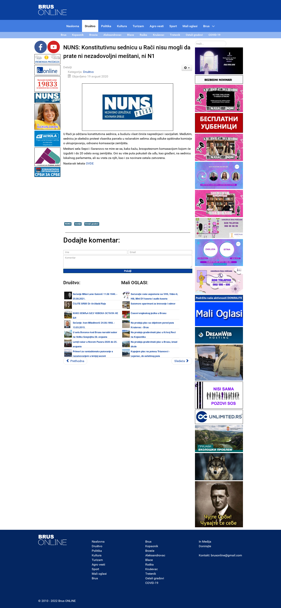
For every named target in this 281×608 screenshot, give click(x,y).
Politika (97, 551)
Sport (95, 569)
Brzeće (149, 551)
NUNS (68, 224)
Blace (149, 560)
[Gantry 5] (52, 540)
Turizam (97, 560)
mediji (78, 224)
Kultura (97, 555)
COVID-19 (151, 583)
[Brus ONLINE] (52, 9)
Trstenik (150, 573)
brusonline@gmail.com (226, 555)
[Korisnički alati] (187, 68)
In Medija (205, 541)
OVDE (90, 163)
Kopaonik (151, 546)
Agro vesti (98, 564)
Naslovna (98, 541)
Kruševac (151, 569)
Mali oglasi (99, 573)
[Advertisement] (47, 235)
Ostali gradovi (91, 224)
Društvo (88, 72)
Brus (95, 578)
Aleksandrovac (155, 555)
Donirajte (205, 546)
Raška (149, 564)
